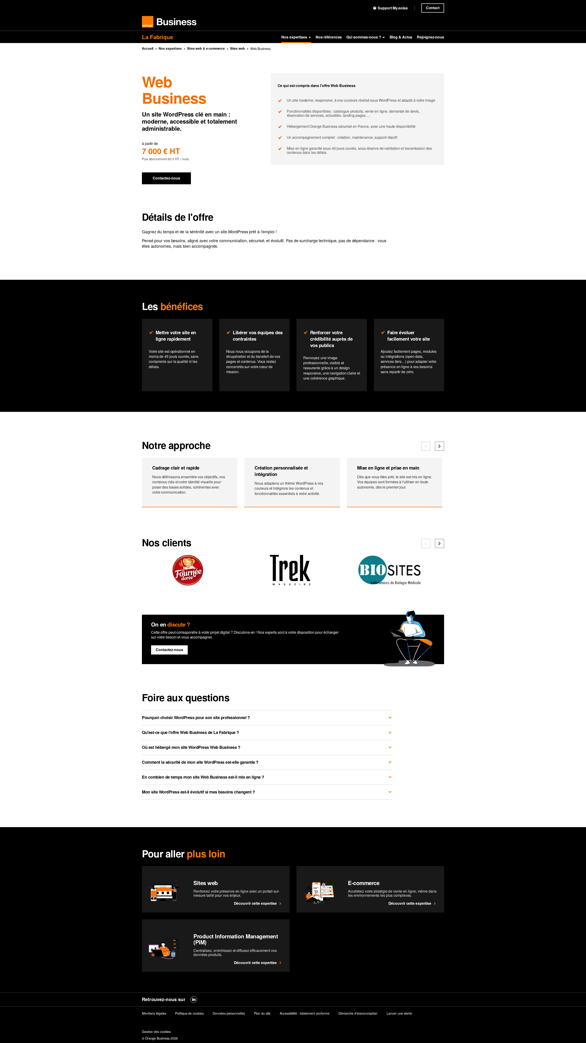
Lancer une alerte (399, 1013)
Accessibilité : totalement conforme (304, 1013)
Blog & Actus (401, 37)
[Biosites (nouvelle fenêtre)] (392, 583)
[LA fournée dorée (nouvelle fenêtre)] (187, 583)
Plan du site (262, 1013)
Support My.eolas (392, 8)
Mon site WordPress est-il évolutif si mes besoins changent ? (198, 792)
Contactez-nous (166, 178)
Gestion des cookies (156, 1031)
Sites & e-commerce (206, 48)
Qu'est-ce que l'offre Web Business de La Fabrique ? (190, 732)
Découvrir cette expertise (255, 903)
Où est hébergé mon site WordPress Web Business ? (191, 747)
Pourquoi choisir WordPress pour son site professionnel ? (196, 717)
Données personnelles (229, 1013)
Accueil (147, 48)
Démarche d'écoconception (358, 1013)
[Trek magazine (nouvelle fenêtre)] (290, 583)
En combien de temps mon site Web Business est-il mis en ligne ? (203, 777)
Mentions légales (154, 1013)
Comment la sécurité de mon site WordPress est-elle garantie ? (200, 762)
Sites (237, 48)
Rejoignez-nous (430, 37)
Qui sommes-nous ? (363, 37)
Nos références (329, 37)
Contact (433, 7)
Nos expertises (294, 37)
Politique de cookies (189, 1013)
